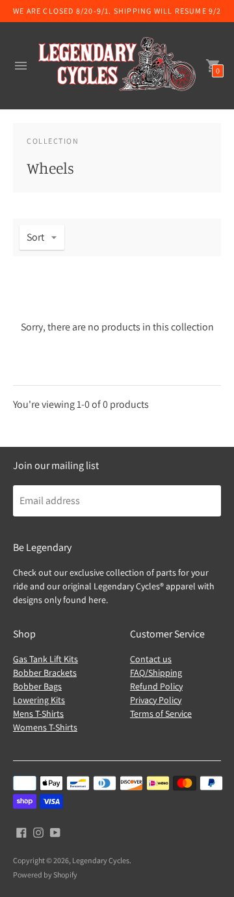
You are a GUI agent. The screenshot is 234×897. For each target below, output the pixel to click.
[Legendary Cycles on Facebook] (21, 831)
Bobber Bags (37, 686)
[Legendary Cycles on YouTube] (55, 831)
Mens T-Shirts (38, 713)
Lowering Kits (39, 700)
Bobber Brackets (45, 672)
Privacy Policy (155, 700)
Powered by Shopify (45, 874)
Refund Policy (156, 686)
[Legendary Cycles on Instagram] (38, 831)
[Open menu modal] (21, 66)
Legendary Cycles (100, 860)
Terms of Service (161, 713)
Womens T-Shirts (45, 727)
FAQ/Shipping (156, 672)
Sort (35, 237)
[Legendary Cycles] (117, 66)
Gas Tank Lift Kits (45, 659)
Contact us (151, 659)
